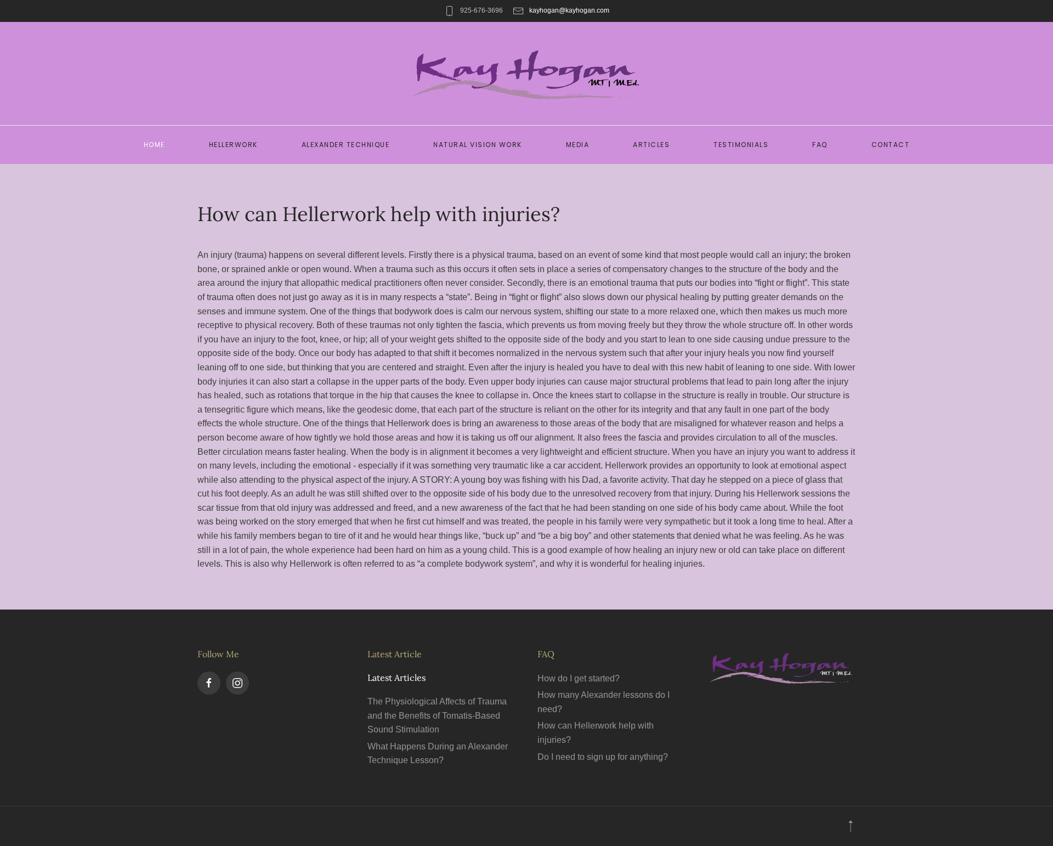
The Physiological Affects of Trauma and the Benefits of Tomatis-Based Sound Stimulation (437, 715)
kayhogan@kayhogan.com (569, 10)
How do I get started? (578, 678)
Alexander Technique (346, 144)
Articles (651, 144)
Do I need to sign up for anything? (602, 757)
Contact (890, 144)
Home (154, 144)
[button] (851, 826)
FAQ (820, 144)
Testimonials (741, 144)
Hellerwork (233, 144)
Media (578, 144)
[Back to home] (527, 73)
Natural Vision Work (477, 144)
